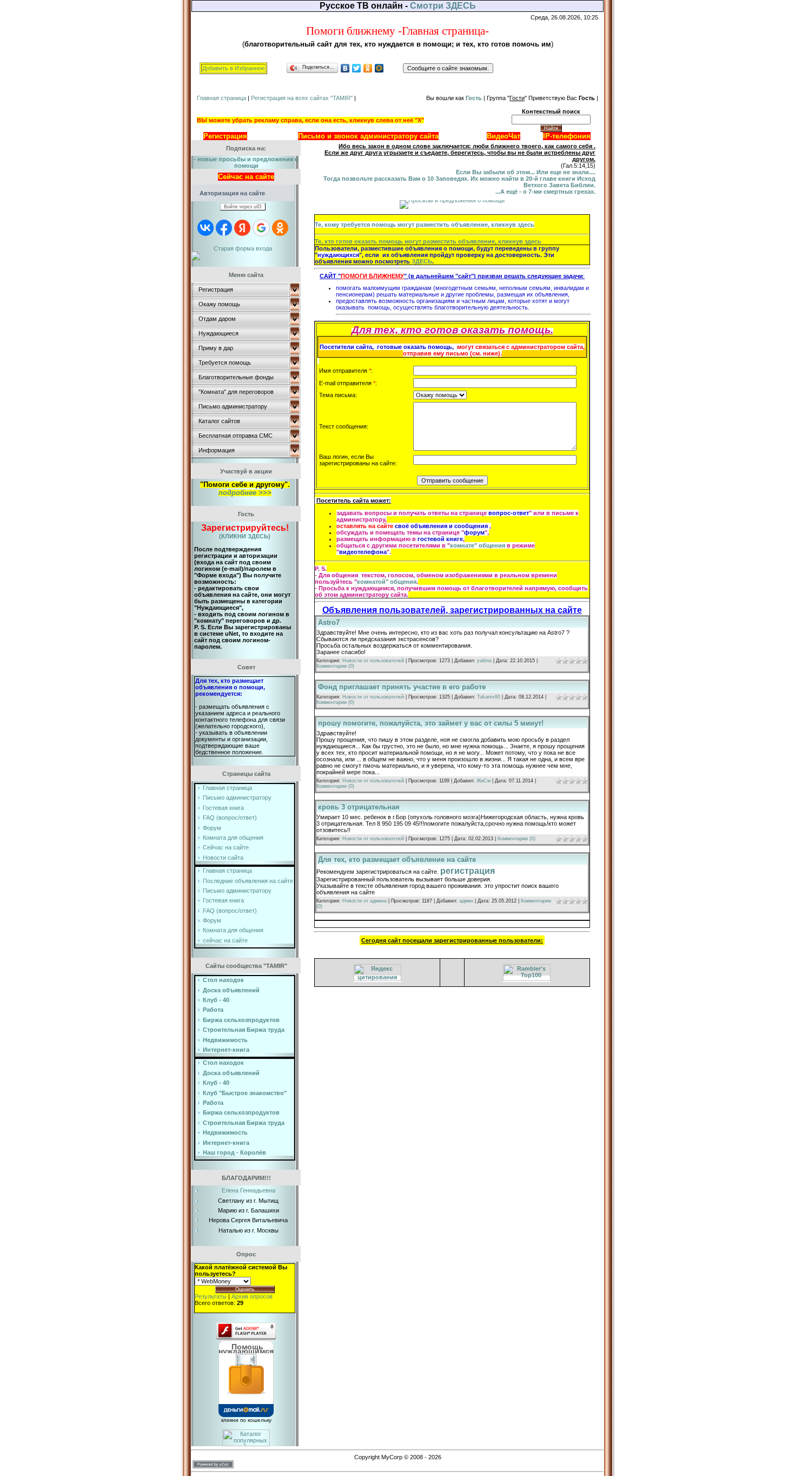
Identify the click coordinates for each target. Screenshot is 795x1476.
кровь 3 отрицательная (359, 807)
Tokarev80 (488, 697)
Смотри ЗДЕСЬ (443, 5)
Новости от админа (364, 901)
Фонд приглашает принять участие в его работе (402, 687)
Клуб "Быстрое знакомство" (245, 1093)
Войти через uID (243, 206)
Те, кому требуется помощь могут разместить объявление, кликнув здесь (424, 224)
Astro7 (329, 622)
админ (466, 901)
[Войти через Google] (261, 227)
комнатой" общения (386, 581)
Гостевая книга (223, 808)
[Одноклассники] (368, 68)
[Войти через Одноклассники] (280, 228)
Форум (212, 828)
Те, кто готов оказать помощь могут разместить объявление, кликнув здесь (428, 241)
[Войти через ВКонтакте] (205, 228)
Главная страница (221, 98)
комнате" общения (477, 545)
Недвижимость (225, 1040)
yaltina (484, 660)
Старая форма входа (243, 248)
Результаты (211, 1296)
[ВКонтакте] (345, 68)
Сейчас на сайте (226, 847)
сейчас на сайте (225, 940)
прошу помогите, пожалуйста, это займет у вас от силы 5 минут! (431, 723)
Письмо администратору (237, 797)
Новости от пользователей (373, 660)
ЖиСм (483, 780)
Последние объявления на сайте (248, 881)
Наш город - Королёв (234, 1152)
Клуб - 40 (216, 1082)
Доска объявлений (231, 1073)
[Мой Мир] (379, 68)
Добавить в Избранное (233, 68)
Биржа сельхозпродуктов (241, 1020)
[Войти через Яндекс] (242, 228)
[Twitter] (356, 68)
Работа (213, 1009)
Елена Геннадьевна (248, 1190)
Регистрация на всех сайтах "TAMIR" (302, 98)
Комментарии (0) (335, 666)
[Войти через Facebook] (224, 228)
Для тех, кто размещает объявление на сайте (397, 859)
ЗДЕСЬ (422, 261)
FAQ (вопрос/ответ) (230, 817)
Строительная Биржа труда (243, 1029)
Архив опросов (252, 1296)
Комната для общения (233, 837)
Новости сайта (223, 857)
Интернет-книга (226, 1049)
